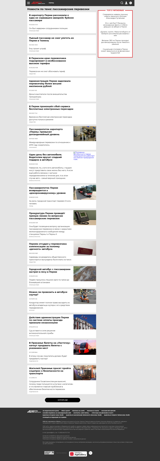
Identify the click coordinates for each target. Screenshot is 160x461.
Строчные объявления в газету (102, 413)
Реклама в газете (93, 410)
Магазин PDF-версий (108, 410)
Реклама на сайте (78, 410)
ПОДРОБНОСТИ (33, 361)
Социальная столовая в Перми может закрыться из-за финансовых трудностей (115, 51)
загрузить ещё (63, 400)
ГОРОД (31, 206)
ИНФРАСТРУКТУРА (34, 180)
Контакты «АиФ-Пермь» (81, 413)
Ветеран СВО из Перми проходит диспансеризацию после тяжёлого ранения (115, 42)
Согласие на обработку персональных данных (56, 436)
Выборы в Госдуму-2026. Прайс (53, 415)
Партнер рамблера (61, 453)
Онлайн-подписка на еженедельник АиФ (57, 413)
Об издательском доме (51, 410)
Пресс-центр (65, 410)
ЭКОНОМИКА (33, 147)
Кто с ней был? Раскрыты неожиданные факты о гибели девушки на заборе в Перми (115, 25)
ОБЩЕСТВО (32, 73)
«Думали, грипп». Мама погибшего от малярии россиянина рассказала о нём (115, 33)
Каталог (32, 310)
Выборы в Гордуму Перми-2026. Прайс (117, 415)
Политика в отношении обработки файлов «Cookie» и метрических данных (64, 439)
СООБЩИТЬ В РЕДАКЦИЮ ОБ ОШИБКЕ (54, 417)
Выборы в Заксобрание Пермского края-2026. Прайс (84, 415)
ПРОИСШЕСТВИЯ (34, 30)
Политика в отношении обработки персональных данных (59, 437)
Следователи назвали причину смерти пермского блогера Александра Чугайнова (115, 16)
